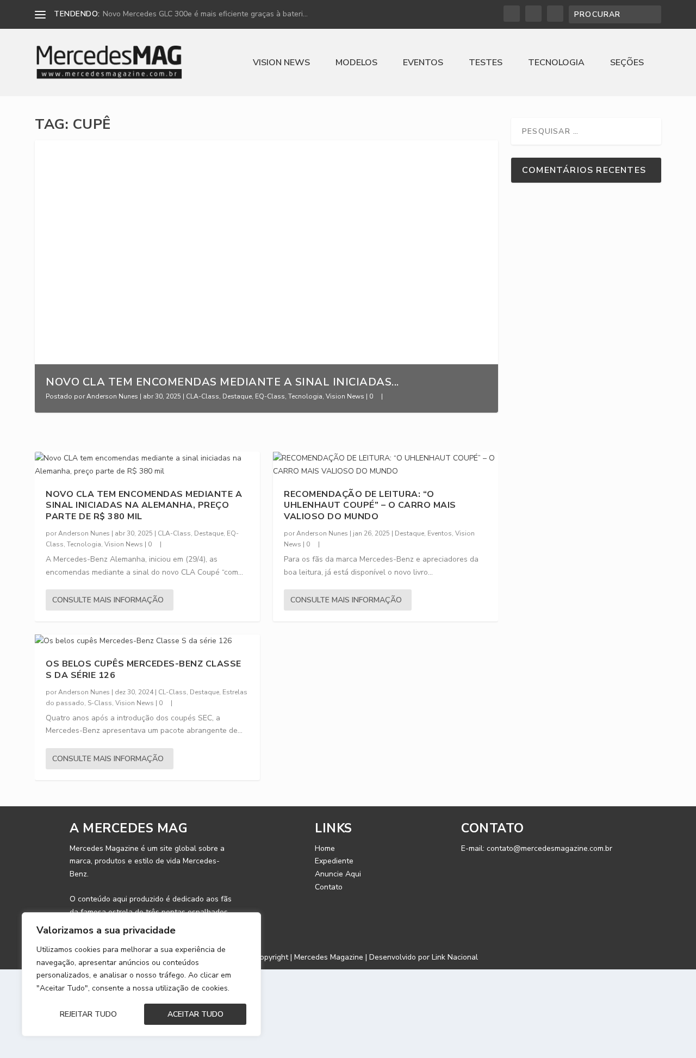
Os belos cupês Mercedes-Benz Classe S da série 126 (143, 669)
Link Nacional (455, 957)
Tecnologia (556, 63)
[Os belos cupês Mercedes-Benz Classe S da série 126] (147, 641)
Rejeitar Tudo (88, 1014)
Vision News (281, 63)
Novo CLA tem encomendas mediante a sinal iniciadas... (222, 382)
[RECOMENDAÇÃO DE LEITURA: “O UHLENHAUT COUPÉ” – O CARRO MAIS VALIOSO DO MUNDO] (385, 465)
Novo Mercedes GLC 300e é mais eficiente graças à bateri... (205, 14)
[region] (141, 974)
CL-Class (172, 692)
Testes (485, 63)
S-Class (100, 703)
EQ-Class (270, 396)
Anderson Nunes (112, 396)
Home (325, 848)
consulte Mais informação (108, 600)
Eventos (423, 63)
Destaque (237, 396)
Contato (329, 887)
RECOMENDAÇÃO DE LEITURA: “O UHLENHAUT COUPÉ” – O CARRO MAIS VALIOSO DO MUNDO (370, 505)
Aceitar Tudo (195, 1014)
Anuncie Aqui (338, 874)
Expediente (334, 861)
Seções (627, 63)
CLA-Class (202, 396)
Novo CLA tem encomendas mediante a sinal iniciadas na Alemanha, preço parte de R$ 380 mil (144, 505)
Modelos (356, 63)
